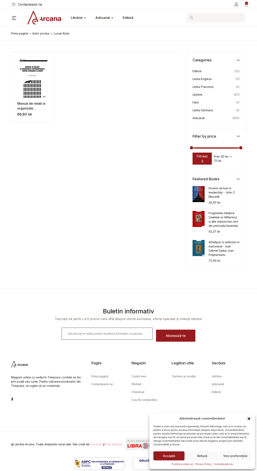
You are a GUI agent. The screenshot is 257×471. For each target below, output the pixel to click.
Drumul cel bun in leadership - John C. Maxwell (222, 192)
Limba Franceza (203, 86)
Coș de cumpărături (144, 399)
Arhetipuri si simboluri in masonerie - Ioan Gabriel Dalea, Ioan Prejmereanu (224, 248)
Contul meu (139, 376)
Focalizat (96, 444)
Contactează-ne (223, 464)
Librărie (77, 18)
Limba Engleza (202, 79)
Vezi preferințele (235, 456)
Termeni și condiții (184, 376)
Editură (128, 18)
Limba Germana (203, 110)
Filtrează (202, 158)
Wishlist (136, 384)
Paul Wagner (114, 444)
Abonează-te (176, 336)
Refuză (202, 456)
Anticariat (102, 18)
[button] (249, 418)
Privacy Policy (203, 464)
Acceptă (169, 456)
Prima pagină (19, 33)
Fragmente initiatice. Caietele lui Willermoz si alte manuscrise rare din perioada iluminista (223, 219)
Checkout (138, 392)
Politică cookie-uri (182, 464)
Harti (196, 102)
